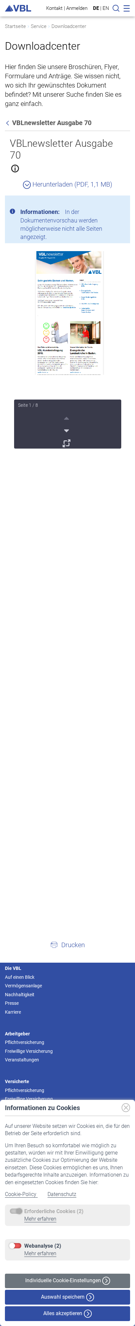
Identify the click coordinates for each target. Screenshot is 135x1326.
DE (96, 8)
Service (39, 26)
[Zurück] (8, 122)
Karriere (13, 1012)
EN (106, 8)
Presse (12, 1003)
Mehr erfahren (40, 1219)
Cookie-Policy (21, 1194)
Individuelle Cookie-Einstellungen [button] (63, 1280)
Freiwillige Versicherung (29, 1051)
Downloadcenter (68, 26)
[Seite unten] (67, 430)
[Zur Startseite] (18, 8)
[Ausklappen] (67, 442)
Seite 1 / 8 (28, 405)
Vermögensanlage (23, 985)
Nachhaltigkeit (19, 994)
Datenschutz (62, 1194)
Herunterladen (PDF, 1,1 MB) (71, 184)
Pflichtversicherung (24, 1042)
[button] (67, 944)
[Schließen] (107, 203)
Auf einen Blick (19, 977)
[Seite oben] (67, 417)
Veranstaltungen (22, 1059)
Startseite (15, 26)
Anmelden (76, 8)
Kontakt (54, 8)
